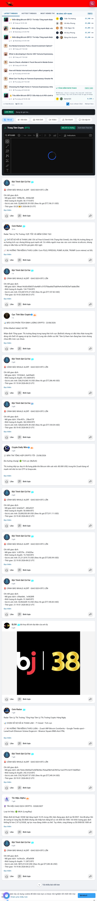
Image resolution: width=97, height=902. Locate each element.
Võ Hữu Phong (69, 23)
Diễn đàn (20, 104)
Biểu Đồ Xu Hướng (68, 128)
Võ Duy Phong (69, 33)
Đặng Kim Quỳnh (70, 37)
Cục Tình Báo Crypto (21, 314)
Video (53, 120)
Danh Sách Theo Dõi (85, 128)
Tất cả (9, 120)
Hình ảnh (39, 120)
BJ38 (14, 624)
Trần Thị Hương (70, 19)
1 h (13, 274)
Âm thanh (69, 120)
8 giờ (13, 846)
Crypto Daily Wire (20, 447)
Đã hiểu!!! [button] (83, 895)
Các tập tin (85, 120)
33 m (13, 229)
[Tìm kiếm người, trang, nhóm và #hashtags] (92, 4)
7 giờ (13, 713)
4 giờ (13, 495)
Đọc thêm (7, 210)
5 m (13, 185)
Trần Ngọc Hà (69, 28)
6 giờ (13, 584)
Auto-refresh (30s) (76, 104)
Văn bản (23, 120)
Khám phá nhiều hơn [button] (19, 897)
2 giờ (13, 362)
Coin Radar (17, 226)
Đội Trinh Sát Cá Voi (21, 182)
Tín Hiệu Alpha (19, 798)
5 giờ (13, 539)
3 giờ (13, 406)
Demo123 (67, 99)
